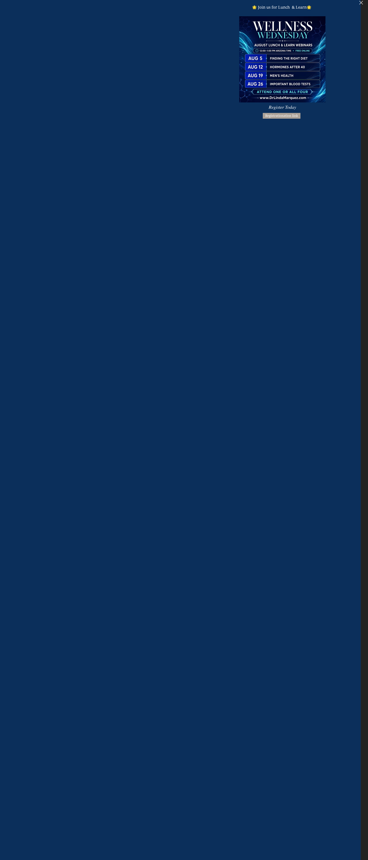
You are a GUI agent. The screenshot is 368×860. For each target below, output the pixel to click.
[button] (361, 2)
